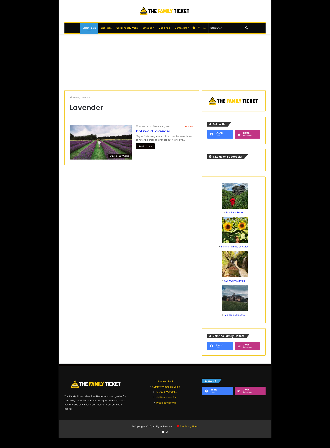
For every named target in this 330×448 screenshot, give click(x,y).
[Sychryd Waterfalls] (235, 276)
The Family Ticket (189, 426)
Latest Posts (89, 27)
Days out (147, 27)
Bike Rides (106, 27)
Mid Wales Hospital (234, 315)
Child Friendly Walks (127, 27)
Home (75, 97)
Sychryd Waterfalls (234, 280)
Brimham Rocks (234, 212)
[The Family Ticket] (165, 11)
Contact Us (181, 27)
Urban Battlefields (166, 402)
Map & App (164, 27)
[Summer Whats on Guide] (235, 242)
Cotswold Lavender (153, 131)
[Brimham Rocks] (235, 207)
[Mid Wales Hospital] (235, 310)
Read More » (145, 146)
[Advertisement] (165, 61)
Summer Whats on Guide (235, 246)
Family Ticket (145, 126)
